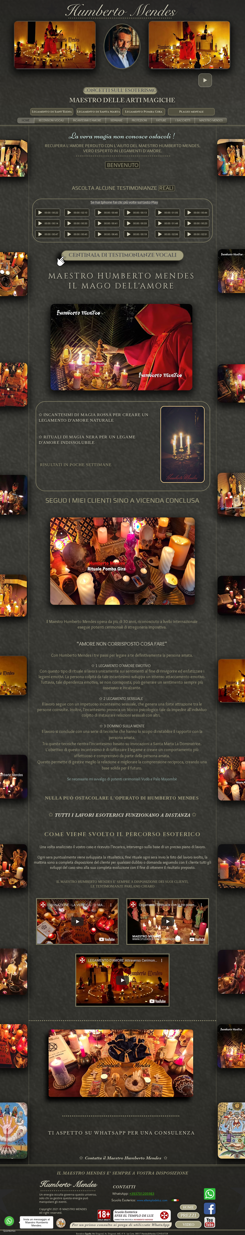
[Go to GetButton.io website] (9, 1231)
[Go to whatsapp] (9, 1221)
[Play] (205, 80)
